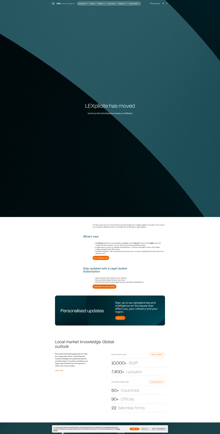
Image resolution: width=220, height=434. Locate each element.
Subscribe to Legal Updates (104, 286)
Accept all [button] (134, 429)
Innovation (111, 3)
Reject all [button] (145, 429)
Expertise (81, 3)
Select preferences (158, 429)
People (92, 3)
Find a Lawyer (156, 354)
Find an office (156, 382)
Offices (100, 3)
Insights (121, 3)
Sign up (120, 318)
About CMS (133, 3)
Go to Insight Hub (101, 258)
